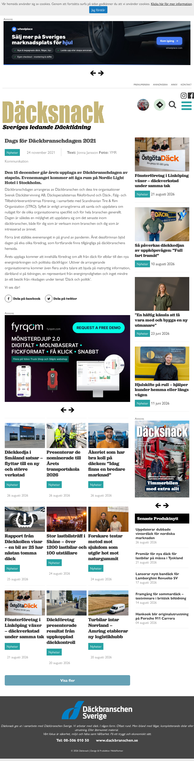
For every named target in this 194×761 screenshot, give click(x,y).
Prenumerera (142, 84)
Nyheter (12, 152)
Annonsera (160, 84)
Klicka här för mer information (171, 3)
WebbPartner (116, 750)
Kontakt (186, 84)
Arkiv (174, 84)
